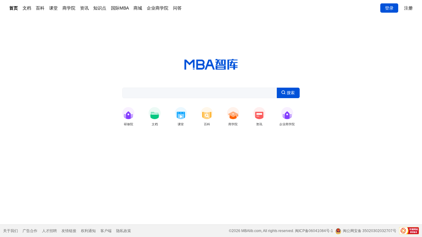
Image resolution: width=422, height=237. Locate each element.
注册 (408, 8)
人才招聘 (49, 231)
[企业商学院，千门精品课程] (287, 113)
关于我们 (10, 231)
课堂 (53, 8)
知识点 (99, 8)
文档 (27, 8)
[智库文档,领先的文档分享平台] (155, 113)
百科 (40, 8)
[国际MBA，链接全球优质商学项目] (233, 113)
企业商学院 (157, 8)
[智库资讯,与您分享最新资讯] (259, 113)
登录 (389, 8)
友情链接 (68, 231)
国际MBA (120, 8)
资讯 (84, 8)
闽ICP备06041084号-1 (314, 231)
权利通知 (88, 231)
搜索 (290, 92)
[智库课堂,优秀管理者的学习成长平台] (181, 113)
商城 (137, 8)
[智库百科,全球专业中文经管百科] (207, 113)
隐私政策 (123, 231)
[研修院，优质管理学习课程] (128, 113)
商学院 (68, 8)
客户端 (106, 231)
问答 (177, 8)
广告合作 (30, 231)
